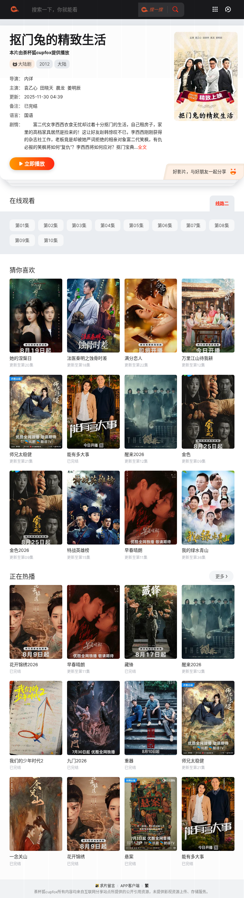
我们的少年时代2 (26, 760)
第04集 (107, 225)
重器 (129, 760)
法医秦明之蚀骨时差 (87, 358)
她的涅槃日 (21, 358)
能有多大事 (78, 454)
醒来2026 (134, 454)
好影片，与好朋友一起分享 (199, 171)
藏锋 (129, 664)
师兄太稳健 (21, 454)
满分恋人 (133, 358)
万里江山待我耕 (197, 358)
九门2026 (77, 760)
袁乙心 (30, 87)
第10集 (51, 240)
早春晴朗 (133, 550)
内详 (28, 78)
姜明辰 (74, 87)
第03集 (79, 225)
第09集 (22, 240)
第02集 (51, 225)
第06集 (165, 225)
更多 (219, 576)
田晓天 (46, 87)
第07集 (193, 225)
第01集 (22, 225)
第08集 (221, 225)
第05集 (136, 225)
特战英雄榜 (78, 550)
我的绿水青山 (195, 550)
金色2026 (19, 550)
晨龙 (60, 87)
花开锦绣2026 (24, 664)
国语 (28, 115)
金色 (186, 454)
